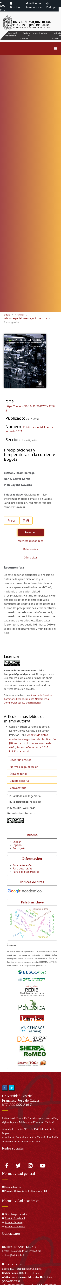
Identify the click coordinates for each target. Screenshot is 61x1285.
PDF (13, 520)
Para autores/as (22, 868)
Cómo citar (30, 557)
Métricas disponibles (30, 541)
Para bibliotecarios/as (26, 872)
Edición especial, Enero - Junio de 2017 (25, 318)
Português (19, 848)
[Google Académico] (24, 890)
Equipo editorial (19, 781)
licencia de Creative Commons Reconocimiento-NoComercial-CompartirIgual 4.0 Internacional (28, 698)
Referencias (30, 549)
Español (17, 845)
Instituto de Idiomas (56, 36)
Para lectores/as (23, 865)
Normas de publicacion (24, 767)
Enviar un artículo (21, 760)
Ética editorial (18, 774)
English (17, 842)
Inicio (7, 314)
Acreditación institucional (11, 34)
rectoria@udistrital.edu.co (15, 1255)
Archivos (20, 314)
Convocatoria (18, 788)
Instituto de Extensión (25, 36)
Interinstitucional (40, 33)
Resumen (30, 532)
